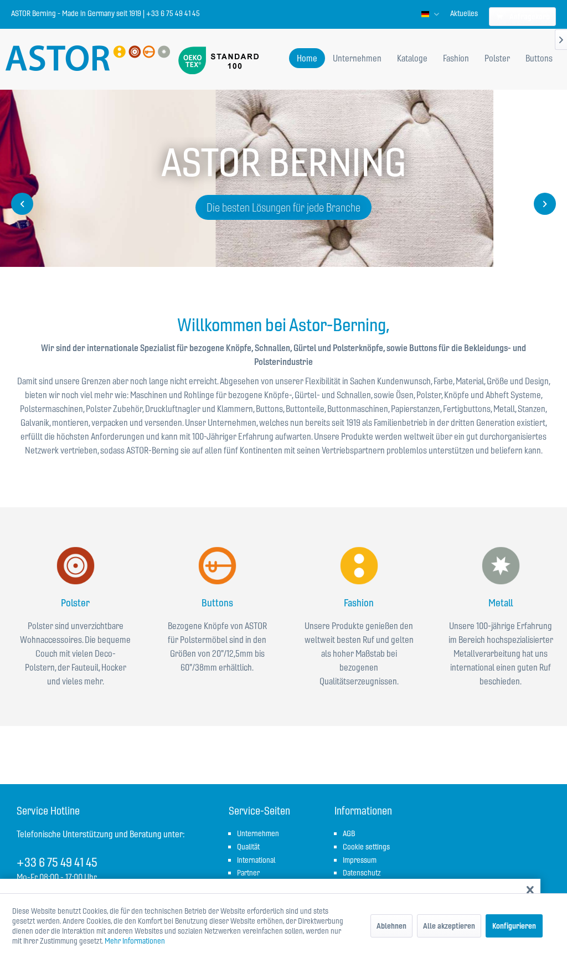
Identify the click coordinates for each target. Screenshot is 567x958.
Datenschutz (362, 873)
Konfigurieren (514, 926)
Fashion (359, 602)
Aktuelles (464, 13)
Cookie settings (366, 847)
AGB (349, 833)
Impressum (360, 860)
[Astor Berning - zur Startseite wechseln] (88, 59)
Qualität (248, 847)
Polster (75, 602)
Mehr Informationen (135, 941)
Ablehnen (391, 926)
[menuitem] (464, 13)
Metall (500, 602)
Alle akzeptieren (449, 926)
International (256, 860)
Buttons (217, 602)
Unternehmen (258, 833)
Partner (248, 873)
